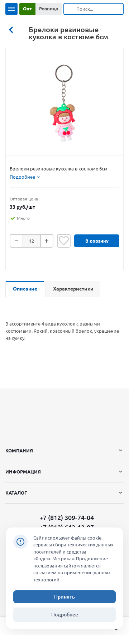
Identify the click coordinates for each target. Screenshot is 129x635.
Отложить (64, 241)
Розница (48, 8)
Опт (27, 8)
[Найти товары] (70, 9)
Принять (64, 597)
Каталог (16, 492)
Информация (23, 471)
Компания (19, 450)
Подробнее (64, 614)
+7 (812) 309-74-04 (66, 517)
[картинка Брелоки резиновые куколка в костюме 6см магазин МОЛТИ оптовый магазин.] (64, 103)
